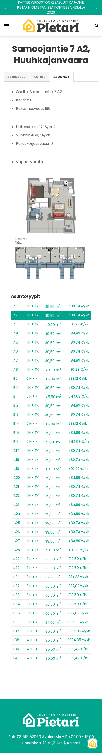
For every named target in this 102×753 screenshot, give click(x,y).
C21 (16, 486)
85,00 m (53, 631)
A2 (15, 315)
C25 (16, 522)
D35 (16, 613)
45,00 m (53, 379)
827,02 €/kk (78, 585)
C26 (16, 531)
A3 (15, 324)
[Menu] (6, 25)
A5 (15, 342)
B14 (16, 423)
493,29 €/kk (78, 324)
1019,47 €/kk (78, 649)
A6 (15, 351)
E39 (16, 649)
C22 (16, 495)
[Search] (96, 25)
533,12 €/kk (77, 378)
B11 (15, 396)
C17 (16, 450)
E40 (16, 658)
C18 (16, 459)
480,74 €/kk (78, 306)
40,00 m (53, 324)
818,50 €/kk (78, 558)
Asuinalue (16, 77)
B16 (16, 441)
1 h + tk (33, 306)
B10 (16, 387)
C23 (16, 504)
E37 (16, 631)
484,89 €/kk (78, 333)
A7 (15, 360)
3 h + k (32, 558)
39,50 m (53, 306)
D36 (16, 622)
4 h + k (32, 631)
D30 (16, 567)
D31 (16, 576)
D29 (16, 558)
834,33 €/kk (78, 576)
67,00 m (53, 577)
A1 (15, 306)
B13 (15, 414)
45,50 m (53, 396)
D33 (16, 595)
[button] (51, 7)
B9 (15, 378)
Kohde (39, 77)
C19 (16, 468)
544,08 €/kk (78, 396)
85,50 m (53, 649)
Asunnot (61, 77)
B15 (16, 432)
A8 (15, 369)
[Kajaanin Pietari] (51, 25)
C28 (16, 550)
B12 (15, 405)
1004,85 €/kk (79, 631)
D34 (16, 604)
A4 (15, 333)
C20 (16, 477)
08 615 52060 (29, 736)
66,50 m (53, 559)
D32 (16, 585)
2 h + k (32, 378)
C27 (16, 541)
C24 (16, 513)
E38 (16, 640)
